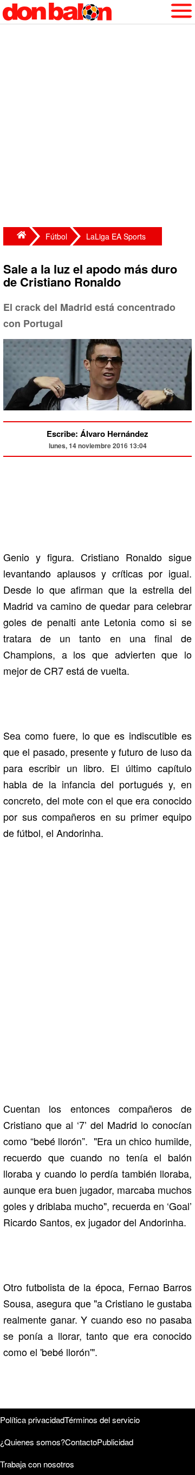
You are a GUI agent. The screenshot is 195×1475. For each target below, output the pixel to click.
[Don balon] (85, 12)
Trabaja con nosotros (37, 1464)
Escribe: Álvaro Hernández (97, 434)
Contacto (81, 1441)
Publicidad (115, 1441)
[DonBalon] (16, 236)
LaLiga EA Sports (116, 236)
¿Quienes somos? (32, 1441)
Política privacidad (32, 1419)
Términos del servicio (102, 1419)
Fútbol (56, 236)
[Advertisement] (97, 127)
